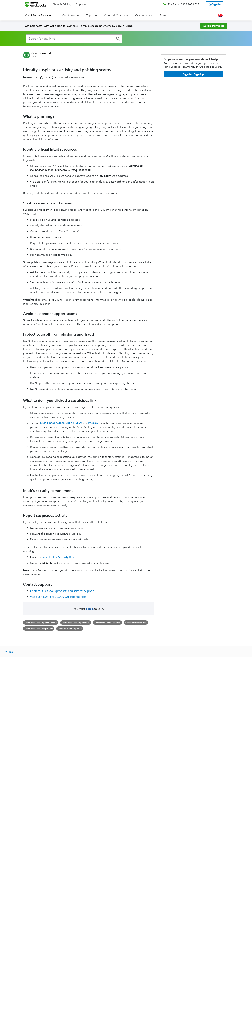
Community (142, 15)
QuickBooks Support (38, 15)
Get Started (69, 15)
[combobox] (74, 38)
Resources (166, 15)
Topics (90, 15)
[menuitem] (40, 15)
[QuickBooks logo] (35, 4)
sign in (90, 608)
